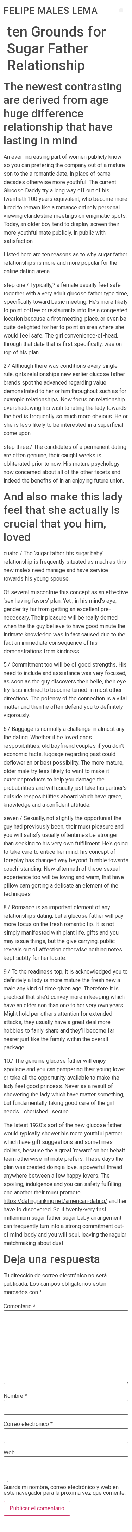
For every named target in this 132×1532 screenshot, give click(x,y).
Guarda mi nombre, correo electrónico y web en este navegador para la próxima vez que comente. (65, 1490)
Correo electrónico (28, 1424)
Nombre (15, 1396)
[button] (121, 10)
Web (9, 1452)
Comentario (20, 1306)
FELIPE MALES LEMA (51, 10)
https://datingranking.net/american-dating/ (55, 1201)
